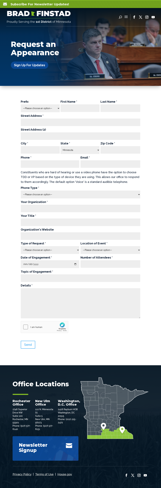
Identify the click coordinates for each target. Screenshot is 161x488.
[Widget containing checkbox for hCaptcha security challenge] (44, 327)
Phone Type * (30, 187)
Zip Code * (107, 143)
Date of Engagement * (36, 257)
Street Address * (32, 115)
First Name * (69, 101)
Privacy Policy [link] (22, 474)
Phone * (26, 157)
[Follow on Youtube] (153, 17)
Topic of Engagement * (37, 271)
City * (24, 143)
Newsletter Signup (33, 447)
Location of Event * (94, 243)
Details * (27, 285)
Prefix (25, 101)
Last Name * (108, 101)
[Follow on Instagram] (147, 17)
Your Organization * (34, 202)
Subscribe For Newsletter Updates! (40, 4)
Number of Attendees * (96, 257)
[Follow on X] (140, 17)
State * (65, 143)
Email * (85, 157)
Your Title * (28, 215)
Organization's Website (37, 229)
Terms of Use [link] (44, 474)
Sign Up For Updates (29, 65)
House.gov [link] (64, 474)
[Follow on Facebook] (134, 17)
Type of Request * (33, 243)
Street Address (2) (33, 129)
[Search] (120, 17)
